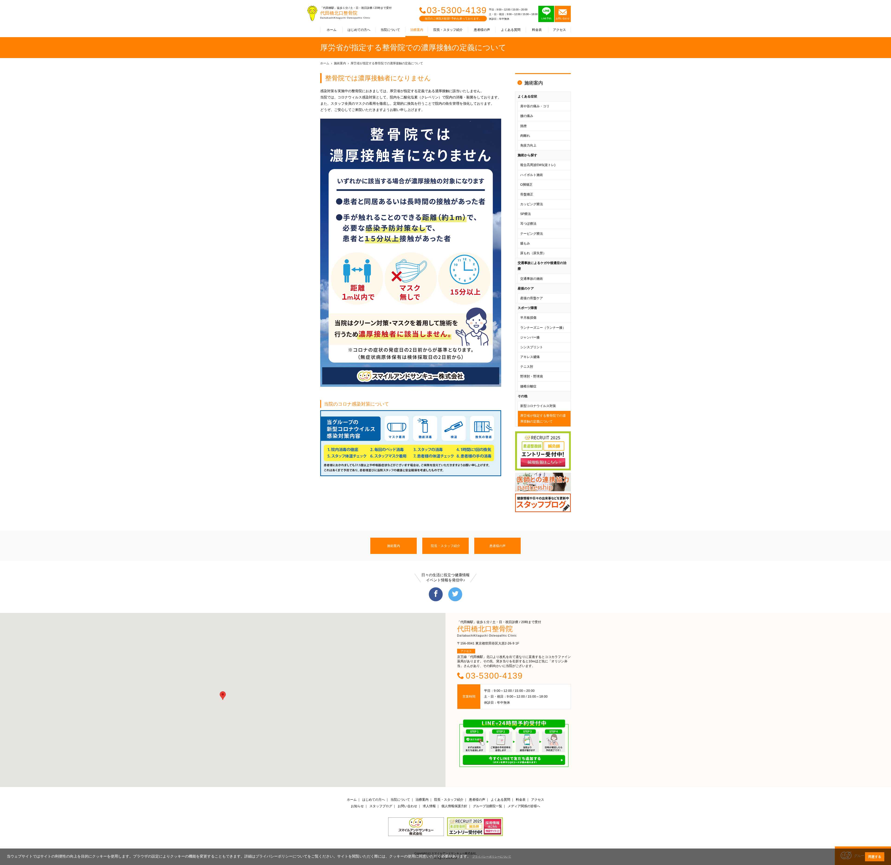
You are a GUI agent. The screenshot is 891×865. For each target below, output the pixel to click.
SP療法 (525, 214)
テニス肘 (526, 366)
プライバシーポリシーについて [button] (491, 856)
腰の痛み (526, 116)
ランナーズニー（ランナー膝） (543, 327)
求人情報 (429, 806)
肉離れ (525, 135)
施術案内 (340, 63)
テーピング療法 (531, 233)
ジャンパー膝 (530, 337)
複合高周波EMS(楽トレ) (537, 165)
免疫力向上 (528, 145)
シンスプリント (531, 347)
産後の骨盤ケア (531, 298)
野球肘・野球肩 (531, 376)
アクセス (559, 30)
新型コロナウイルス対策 (538, 406)
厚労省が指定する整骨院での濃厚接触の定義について (387, 63)
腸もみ (525, 243)
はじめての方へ (359, 30)
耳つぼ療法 (528, 223)
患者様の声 (482, 30)
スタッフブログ (380, 806)
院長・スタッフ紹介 (448, 30)
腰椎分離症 (528, 386)
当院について (390, 30)
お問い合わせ (407, 806)
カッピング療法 (531, 204)
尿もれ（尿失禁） (533, 253)
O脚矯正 (526, 184)
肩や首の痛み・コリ (534, 106)
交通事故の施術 (531, 278)
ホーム (331, 30)
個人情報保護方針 (454, 806)
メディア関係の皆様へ (524, 806)
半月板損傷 (528, 317)
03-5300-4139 (457, 10)
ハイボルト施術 (531, 175)
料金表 (537, 30)
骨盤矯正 (526, 194)
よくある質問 (510, 30)
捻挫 (523, 126)
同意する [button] (874, 856)
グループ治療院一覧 (487, 806)
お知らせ (357, 806)
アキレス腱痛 (530, 357)
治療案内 (416, 30)
